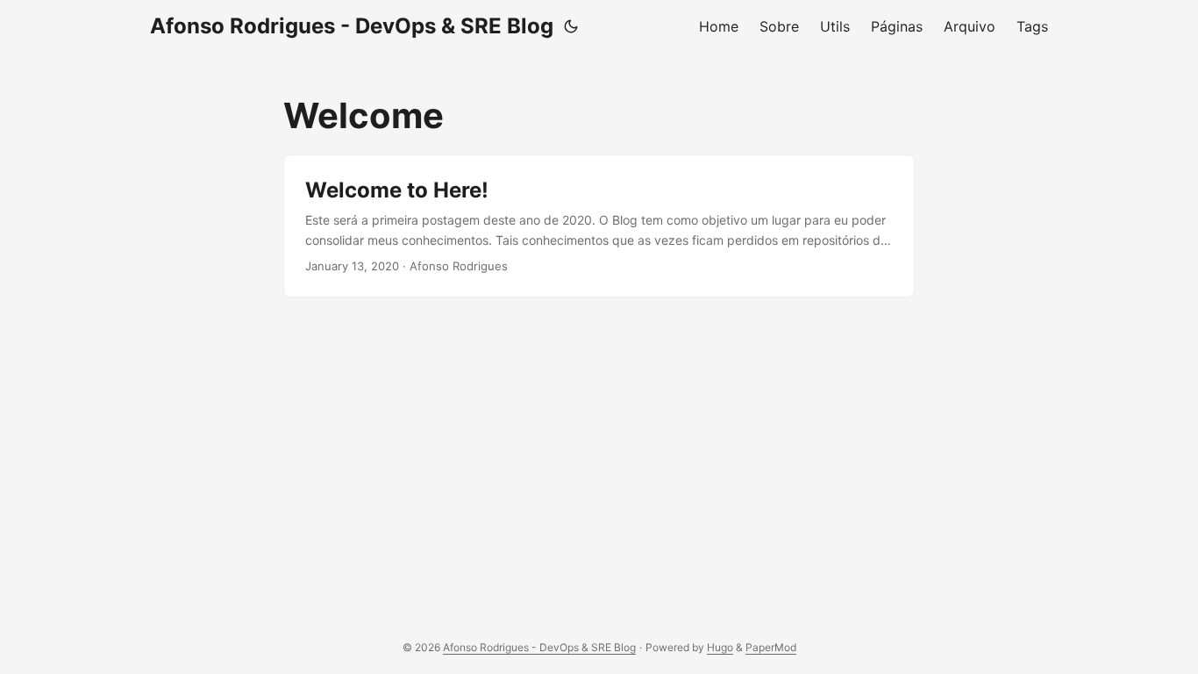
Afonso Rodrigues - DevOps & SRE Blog (351, 26)
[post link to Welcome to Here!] (599, 226)
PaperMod (770, 647)
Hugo (720, 647)
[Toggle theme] (570, 26)
